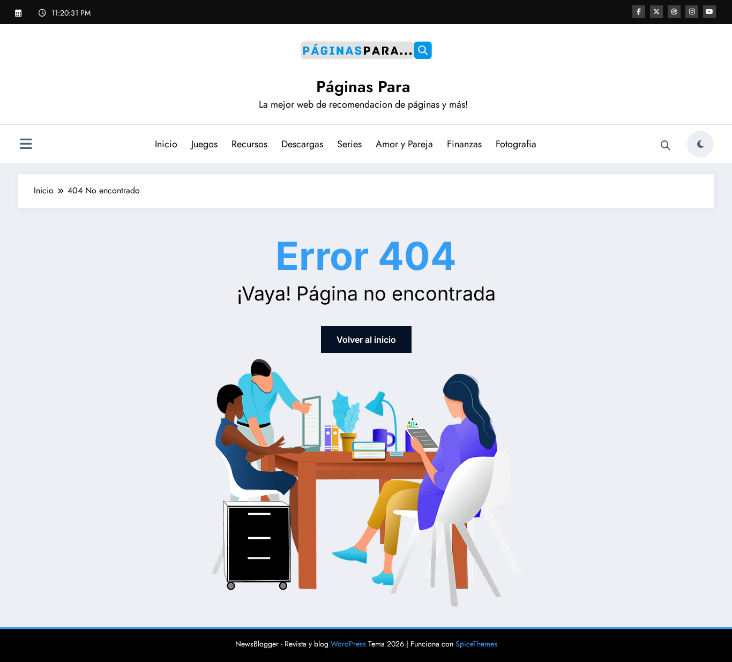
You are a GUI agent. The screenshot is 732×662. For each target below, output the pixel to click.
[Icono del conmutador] (26, 145)
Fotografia (516, 144)
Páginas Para (363, 86)
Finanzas (464, 144)
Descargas (302, 144)
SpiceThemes (476, 643)
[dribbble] (674, 11)
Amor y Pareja (404, 144)
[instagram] (691, 11)
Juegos (204, 144)
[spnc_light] (700, 144)
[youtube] (709, 11)
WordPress (348, 643)
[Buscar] (665, 145)
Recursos (249, 144)
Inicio (166, 144)
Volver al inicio (366, 339)
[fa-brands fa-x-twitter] (656, 11)
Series (349, 144)
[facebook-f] (638, 11)
